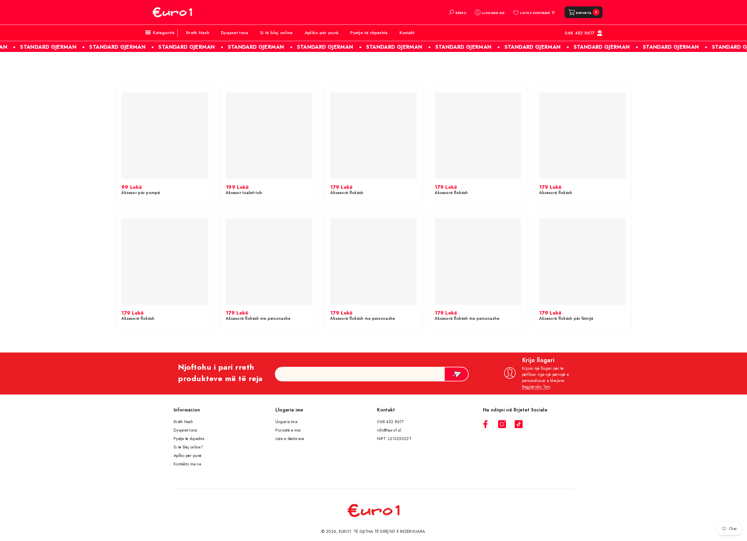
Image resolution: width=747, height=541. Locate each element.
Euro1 (345, 531)
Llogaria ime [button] (289, 409)
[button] (457, 12)
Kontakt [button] (386, 409)
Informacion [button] (187, 409)
